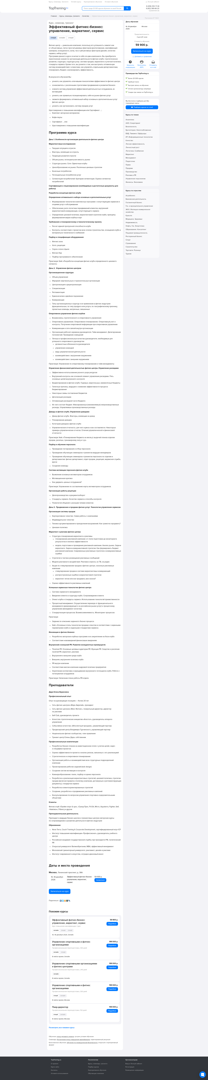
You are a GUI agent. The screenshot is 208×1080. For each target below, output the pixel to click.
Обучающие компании (96, 1073)
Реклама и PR (131, 175)
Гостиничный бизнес (134, 202)
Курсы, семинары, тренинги (69, 16)
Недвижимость (131, 222)
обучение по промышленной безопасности (82, 1043)
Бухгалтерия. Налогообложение (138, 130)
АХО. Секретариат (133, 123)
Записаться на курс (59, 891)
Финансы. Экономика (134, 182)
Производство (131, 172)
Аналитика (130, 120)
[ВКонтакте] (61, 900)
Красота (129, 215)
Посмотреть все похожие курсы (61, 1028)
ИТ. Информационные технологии (139, 137)
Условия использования (59, 1073)
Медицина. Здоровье (134, 219)
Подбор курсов (93, 1067)
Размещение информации (134, 1070)
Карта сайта (55, 1067)
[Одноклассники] (65, 900)
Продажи (129, 168)
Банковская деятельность (136, 199)
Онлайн (62, 38)
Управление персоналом (135, 179)
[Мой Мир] (67, 900)
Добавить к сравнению (143, 56)
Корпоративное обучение (97, 1070)
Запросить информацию (130, 66)
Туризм (128, 254)
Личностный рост (132, 147)
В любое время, (61, 957)
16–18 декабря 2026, (62, 935)
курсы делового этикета (65, 1036)
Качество (85, 16)
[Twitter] (63, 900)
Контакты (54, 1070)
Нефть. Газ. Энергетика (135, 226)
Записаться (100, 880)
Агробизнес (130, 196)
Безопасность (131, 127)
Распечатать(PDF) (141, 66)
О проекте (54, 1064)
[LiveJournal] (69, 900)
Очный (53, 38)
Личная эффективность (135, 144)
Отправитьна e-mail (153, 66)
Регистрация (129, 1067)
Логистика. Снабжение (135, 151)
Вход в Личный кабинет (133, 1064)
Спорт (128, 240)
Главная (54, 16)
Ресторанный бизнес (134, 236)
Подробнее (112, 924)
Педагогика (130, 161)
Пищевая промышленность (136, 233)
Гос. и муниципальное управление (139, 206)
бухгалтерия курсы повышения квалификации (73, 1040)
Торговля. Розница (133, 250)
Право (128, 165)
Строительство (131, 247)
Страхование (131, 243)
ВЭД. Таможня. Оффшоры (136, 133)
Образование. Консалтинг (136, 229)
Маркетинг (130, 154)
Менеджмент (131, 158)
